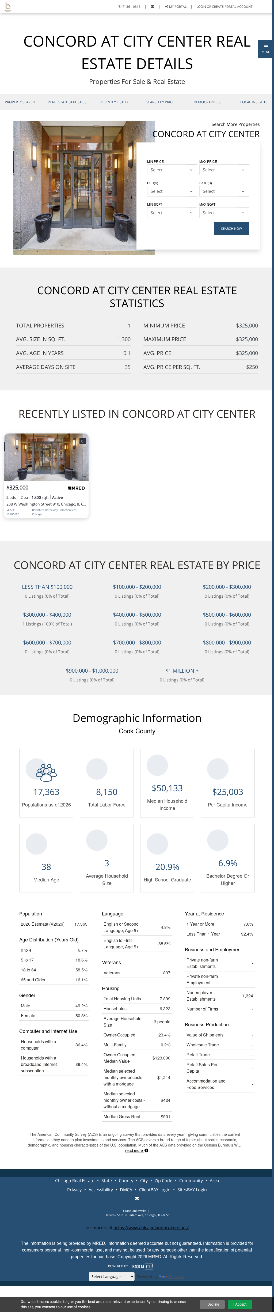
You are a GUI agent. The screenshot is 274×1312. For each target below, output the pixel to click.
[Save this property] (82, 441)
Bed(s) (152, 182)
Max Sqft (207, 204)
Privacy (74, 1190)
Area (214, 1180)
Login (201, 6)
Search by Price (160, 102)
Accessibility (101, 1190)
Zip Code (163, 1180)
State (106, 1180)
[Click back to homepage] (6, 6)
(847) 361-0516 (129, 6)
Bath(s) (205, 182)
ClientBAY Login (154, 1190)
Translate (177, 1276)
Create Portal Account (232, 6)
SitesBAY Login (192, 1190)
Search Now (231, 228)
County (126, 1180)
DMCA (126, 1190)
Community (191, 1180)
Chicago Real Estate (74, 1180)
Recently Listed (114, 102)
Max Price (208, 161)
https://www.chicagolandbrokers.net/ (151, 1228)
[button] (266, 49)
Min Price (155, 161)
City (144, 1180)
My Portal (177, 6)
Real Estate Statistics (67, 102)
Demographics (207, 102)
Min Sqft (154, 204)
